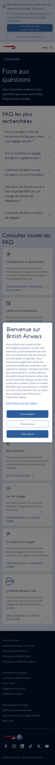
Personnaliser (27, 424)
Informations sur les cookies (21, 403)
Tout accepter (27, 414)
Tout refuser (27, 433)
